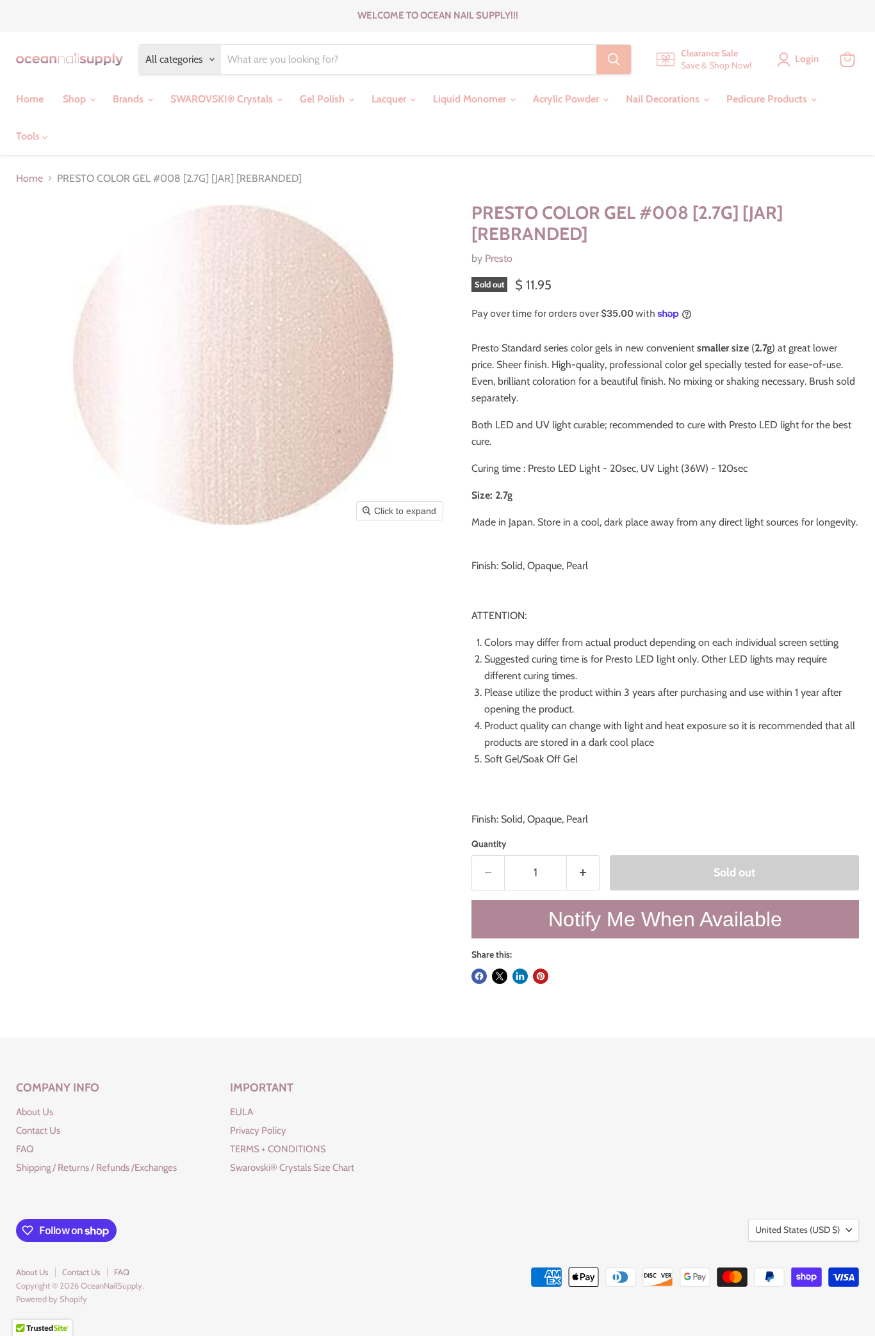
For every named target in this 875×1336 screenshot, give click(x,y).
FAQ (25, 1149)
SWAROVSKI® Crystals (222, 99)
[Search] (613, 59)
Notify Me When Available (665, 919)
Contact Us (38, 1130)
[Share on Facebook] (479, 976)
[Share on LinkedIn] (520, 976)
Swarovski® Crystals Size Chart (292, 1167)
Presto (498, 258)
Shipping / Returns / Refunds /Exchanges (96, 1167)
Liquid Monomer (471, 99)
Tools (29, 136)
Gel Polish (323, 99)
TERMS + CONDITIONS (278, 1149)
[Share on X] (499, 976)
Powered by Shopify (51, 1299)
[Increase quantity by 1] (583, 872)
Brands (129, 99)
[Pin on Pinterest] (540, 976)
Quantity (489, 844)
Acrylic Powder (567, 99)
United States (797, 1229)
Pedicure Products (768, 99)
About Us (34, 1112)
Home (30, 99)
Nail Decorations (664, 99)
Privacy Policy (258, 1130)
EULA (241, 1112)
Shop (75, 99)
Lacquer (390, 99)
